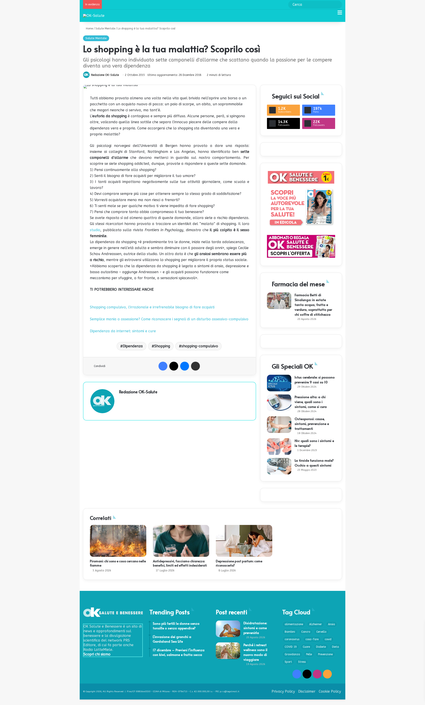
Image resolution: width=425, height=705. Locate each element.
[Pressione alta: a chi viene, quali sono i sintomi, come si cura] (279, 402)
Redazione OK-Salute (105, 75)
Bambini (290, 631)
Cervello (321, 631)
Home (89, 28)
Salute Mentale (105, 28)
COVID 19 (291, 646)
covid (328, 639)
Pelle (309, 654)
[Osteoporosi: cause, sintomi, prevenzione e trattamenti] (279, 424)
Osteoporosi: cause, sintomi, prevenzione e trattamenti (312, 423)
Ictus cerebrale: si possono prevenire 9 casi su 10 (315, 379)
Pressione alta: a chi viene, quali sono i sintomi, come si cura (311, 401)
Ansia (331, 624)
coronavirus (292, 639)
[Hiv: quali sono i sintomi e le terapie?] (279, 446)
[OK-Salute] (93, 15)
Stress (302, 661)
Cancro (305, 631)
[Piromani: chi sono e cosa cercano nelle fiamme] (118, 541)
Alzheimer (315, 624)
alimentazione (294, 624)
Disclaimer (306, 691)
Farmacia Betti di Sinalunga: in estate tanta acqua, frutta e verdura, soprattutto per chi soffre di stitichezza (313, 304)
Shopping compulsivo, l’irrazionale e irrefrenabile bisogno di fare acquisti (152, 307)
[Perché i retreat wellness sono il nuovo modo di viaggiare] (228, 650)
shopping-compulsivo (200, 346)
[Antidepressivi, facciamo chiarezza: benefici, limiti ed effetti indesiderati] (181, 541)
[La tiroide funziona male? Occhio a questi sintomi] (279, 466)
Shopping (162, 346)
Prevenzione (325, 654)
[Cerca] (332, 14)
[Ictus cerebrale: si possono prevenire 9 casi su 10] (279, 383)
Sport (288, 661)
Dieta (335, 646)
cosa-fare (312, 639)
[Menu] (340, 14)
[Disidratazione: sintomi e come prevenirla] (228, 628)
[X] (173, 366)
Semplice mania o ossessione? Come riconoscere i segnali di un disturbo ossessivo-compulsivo (169, 319)
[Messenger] (184, 366)
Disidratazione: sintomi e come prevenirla (255, 627)
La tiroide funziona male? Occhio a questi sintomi (314, 462)
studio (95, 230)
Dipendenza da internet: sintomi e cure (123, 331)
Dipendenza (133, 346)
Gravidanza (292, 654)
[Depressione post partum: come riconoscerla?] (244, 541)
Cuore (306, 646)
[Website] (121, 399)
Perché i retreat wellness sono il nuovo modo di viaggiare (255, 652)
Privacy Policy (283, 691)
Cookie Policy (330, 691)
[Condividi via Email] (195, 366)
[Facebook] (162, 366)
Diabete (321, 646)
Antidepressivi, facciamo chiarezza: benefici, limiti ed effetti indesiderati (180, 563)
